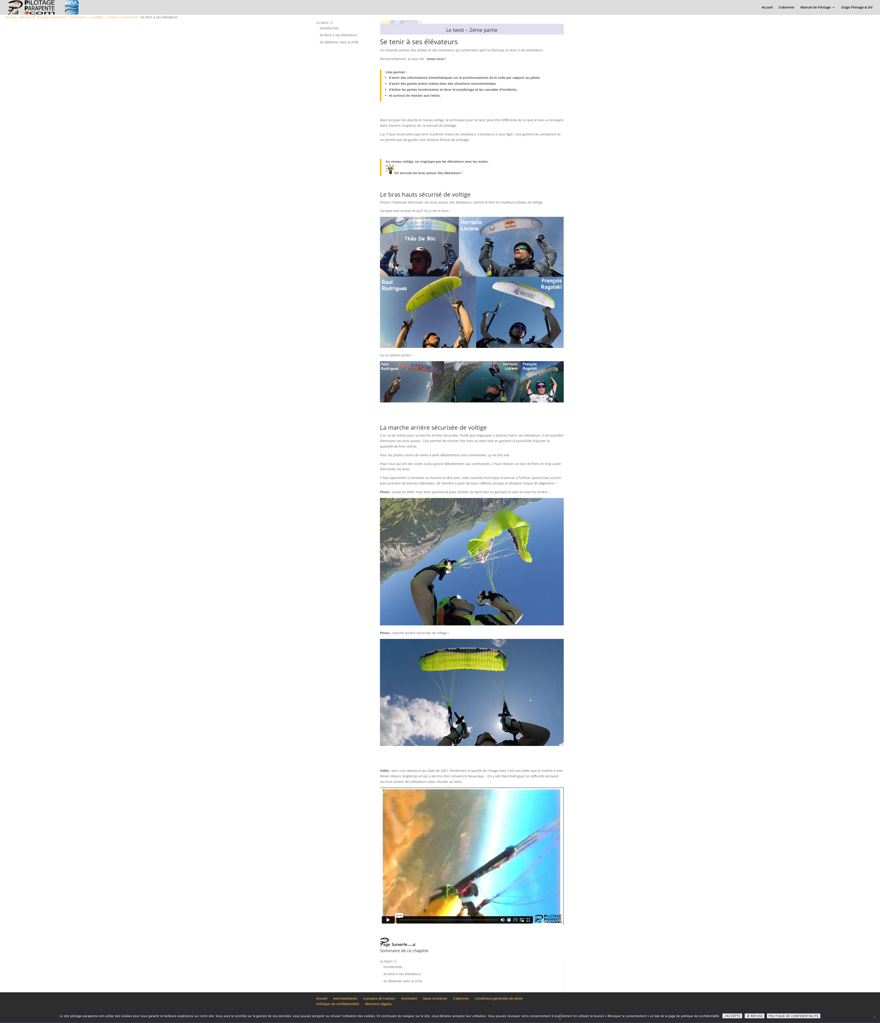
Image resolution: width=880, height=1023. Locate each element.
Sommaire (78, 17)
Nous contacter (435, 998)
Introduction (329, 28)
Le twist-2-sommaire (122, 17)
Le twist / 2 (324, 22)
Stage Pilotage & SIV (857, 7)
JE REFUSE (754, 1016)
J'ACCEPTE (732, 1016)
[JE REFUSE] (874, 1016)
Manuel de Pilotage (815, 7)
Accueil (767, 7)
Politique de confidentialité (337, 1004)
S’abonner (787, 7)
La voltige (96, 17)
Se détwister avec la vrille (339, 42)
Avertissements (345, 998)
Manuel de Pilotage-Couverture (43, 17)
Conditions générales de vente (499, 998)
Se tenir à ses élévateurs (338, 35)
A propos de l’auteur (379, 998)
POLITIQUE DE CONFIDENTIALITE (794, 1016)
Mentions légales (378, 1004)
